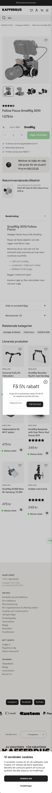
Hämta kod (35, 404)
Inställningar (26, 786)
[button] (45, 382)
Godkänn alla (26, 778)
